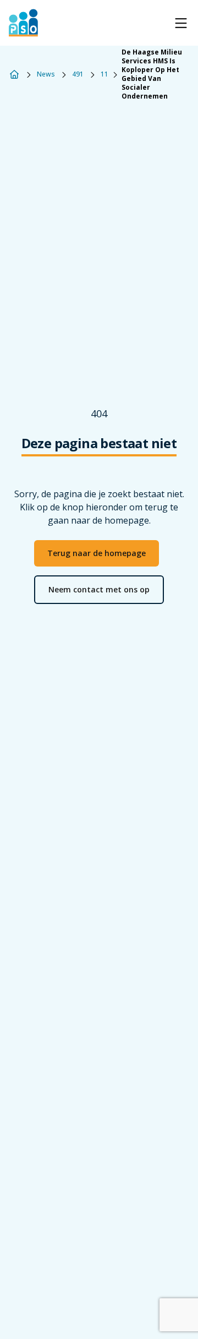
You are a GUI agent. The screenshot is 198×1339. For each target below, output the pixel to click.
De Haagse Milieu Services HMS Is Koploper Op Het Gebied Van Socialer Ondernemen (152, 74)
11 (104, 74)
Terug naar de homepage (96, 553)
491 (78, 74)
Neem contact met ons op (99, 589)
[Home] (14, 74)
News (46, 74)
